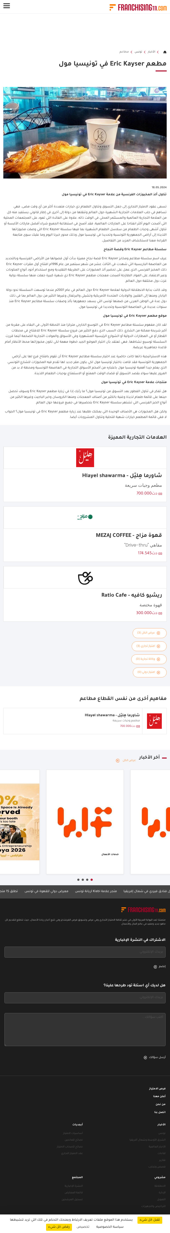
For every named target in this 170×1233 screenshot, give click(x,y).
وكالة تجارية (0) (145, 659)
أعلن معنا (159, 1096)
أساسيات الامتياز (73, 1133)
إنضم (162, 966)
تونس (138, 52)
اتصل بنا (160, 1112)
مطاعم (124, 52)
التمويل (161, 1199)
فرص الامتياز (157, 1089)
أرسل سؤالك (157, 1057)
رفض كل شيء (59, 1227)
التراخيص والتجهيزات (153, 1206)
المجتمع (77, 1177)
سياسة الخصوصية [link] (110, 1227)
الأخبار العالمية (157, 1147)
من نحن (161, 1104)
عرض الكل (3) (146, 633)
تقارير (162, 1160)
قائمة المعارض (74, 1193)
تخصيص (83, 1227)
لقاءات (162, 1153)
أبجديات (77, 1125)
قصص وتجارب (157, 1167)
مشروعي (160, 1177)
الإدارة (162, 1193)
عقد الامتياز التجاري (72, 1153)
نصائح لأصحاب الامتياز (70, 1147)
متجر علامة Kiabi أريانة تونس (109, 891)
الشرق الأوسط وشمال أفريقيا (147, 1140)
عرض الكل (129, 760)
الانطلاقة (160, 1186)
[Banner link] (85, 31)
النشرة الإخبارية (74, 1186)
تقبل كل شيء (150, 1220)
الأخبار (151, 52)
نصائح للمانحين (74, 1140)
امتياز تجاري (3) (145, 646)
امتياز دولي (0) (146, 672)
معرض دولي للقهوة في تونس (60, 891)
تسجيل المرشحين (72, 1199)
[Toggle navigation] (6, 5)
